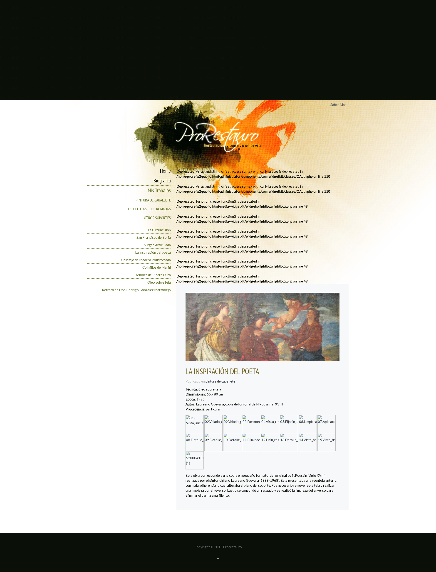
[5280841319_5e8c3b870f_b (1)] (195, 460)
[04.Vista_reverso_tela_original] (270, 424)
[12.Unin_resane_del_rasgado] (270, 442)
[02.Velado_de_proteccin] (213, 424)
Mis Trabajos (159, 190)
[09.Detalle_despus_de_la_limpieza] (213, 442)
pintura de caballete (220, 381)
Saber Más (338, 105)
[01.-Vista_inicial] (195, 424)
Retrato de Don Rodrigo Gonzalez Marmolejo (136, 290)
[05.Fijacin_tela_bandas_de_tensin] (289, 424)
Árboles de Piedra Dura (153, 275)
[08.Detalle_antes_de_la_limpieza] (195, 442)
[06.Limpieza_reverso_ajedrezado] (308, 424)
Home (165, 170)
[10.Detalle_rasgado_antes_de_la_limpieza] (232, 442)
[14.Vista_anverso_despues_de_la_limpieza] (308, 442)
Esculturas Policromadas (149, 208)
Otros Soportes (157, 217)
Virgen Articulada (157, 245)
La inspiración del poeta (153, 252)
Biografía (162, 180)
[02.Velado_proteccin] (232, 424)
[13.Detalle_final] (289, 442)
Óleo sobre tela (159, 282)
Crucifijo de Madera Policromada (146, 260)
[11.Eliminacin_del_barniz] (251, 442)
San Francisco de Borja (153, 237)
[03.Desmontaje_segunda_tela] (251, 424)
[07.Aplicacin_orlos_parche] (326, 424)
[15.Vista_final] (326, 442)
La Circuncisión (159, 230)
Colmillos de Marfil (156, 267)
